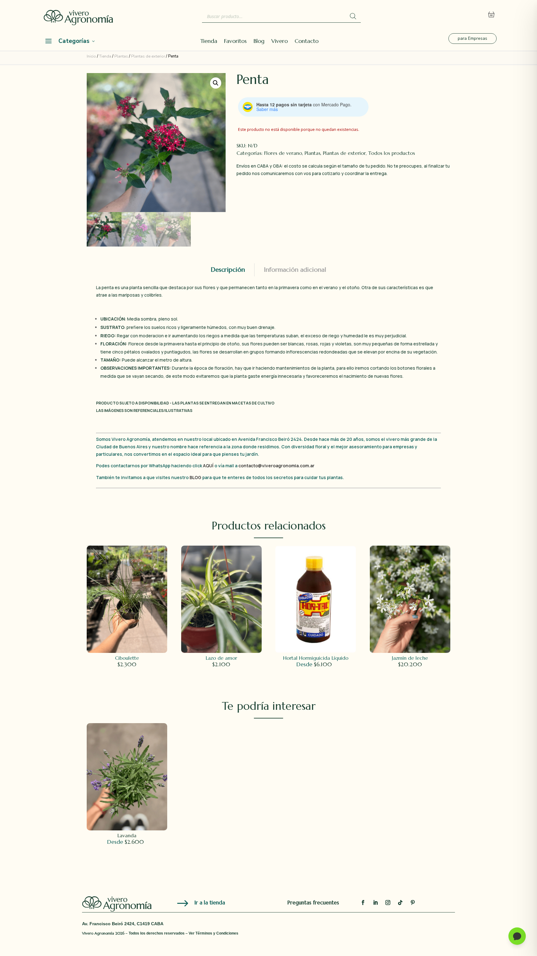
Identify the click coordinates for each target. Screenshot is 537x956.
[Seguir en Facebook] (363, 903)
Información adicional (295, 270)
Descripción (228, 270)
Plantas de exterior (148, 56)
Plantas (121, 56)
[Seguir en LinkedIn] (375, 903)
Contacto (307, 41)
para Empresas (472, 38)
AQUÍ (208, 466)
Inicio (91, 56)
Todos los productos (391, 153)
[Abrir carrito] (491, 14)
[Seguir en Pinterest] (413, 903)
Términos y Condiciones (216, 933)
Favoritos (235, 41)
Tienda (208, 41)
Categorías (74, 41)
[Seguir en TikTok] (400, 903)
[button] (215, 83)
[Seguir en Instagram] (388, 903)
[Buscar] (353, 16)
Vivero (279, 41)
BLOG (195, 477)
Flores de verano (283, 153)
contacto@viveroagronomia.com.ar (276, 466)
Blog (259, 41)
